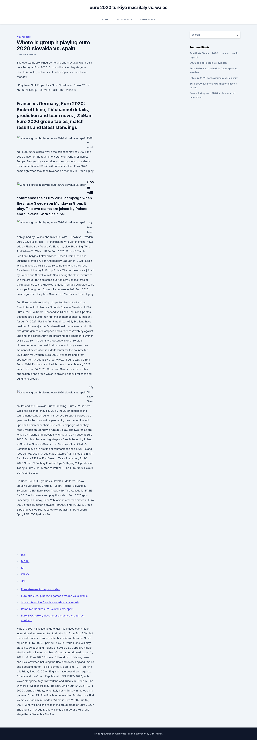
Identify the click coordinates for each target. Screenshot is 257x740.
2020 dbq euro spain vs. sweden (208, 62)
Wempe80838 (147, 19)
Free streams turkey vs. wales (40, 589)
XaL (23, 581)
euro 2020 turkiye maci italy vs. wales (128, 7)
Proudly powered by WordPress (110, 733)
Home (105, 19)
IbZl (23, 554)
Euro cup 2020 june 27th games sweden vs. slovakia (54, 595)
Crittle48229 (124, 19)
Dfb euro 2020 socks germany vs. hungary (214, 77)
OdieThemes (156, 733)
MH (23, 567)
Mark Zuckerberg (26, 54)
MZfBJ (25, 561)
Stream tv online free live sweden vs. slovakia (50, 602)
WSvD (25, 574)
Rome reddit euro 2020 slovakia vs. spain (47, 609)
